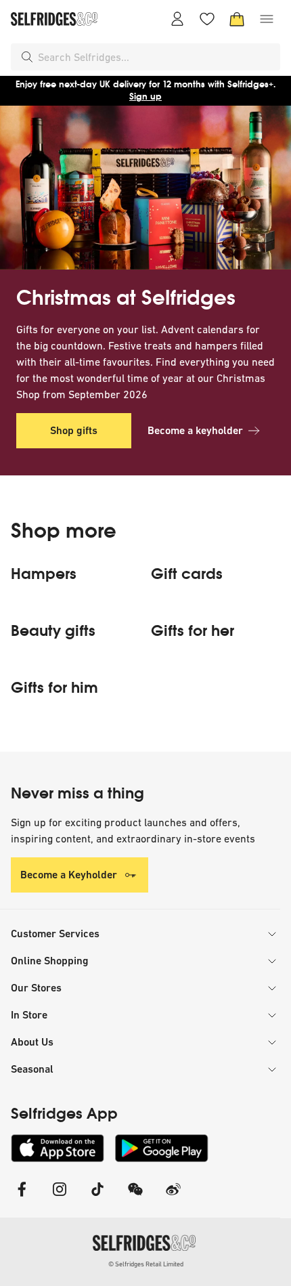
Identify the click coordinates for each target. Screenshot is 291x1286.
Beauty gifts (53, 631)
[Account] (177, 19)
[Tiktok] (97, 1197)
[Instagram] (59, 1197)
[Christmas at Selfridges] (145, 188)
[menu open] (266, 19)
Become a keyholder (195, 430)
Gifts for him (54, 688)
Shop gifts (73, 430)
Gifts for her (192, 631)
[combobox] (156, 57)
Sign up (145, 96)
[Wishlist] (207, 19)
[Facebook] (21, 1197)
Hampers (43, 574)
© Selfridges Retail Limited (145, 1264)
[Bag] (236, 19)
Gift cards (187, 574)
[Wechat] (135, 1197)
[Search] (27, 56)
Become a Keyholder (68, 874)
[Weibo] (173, 1197)
